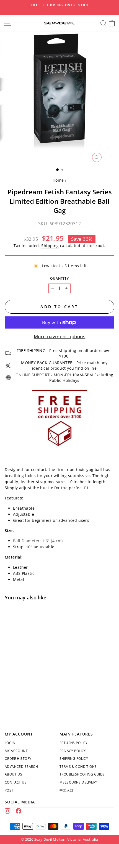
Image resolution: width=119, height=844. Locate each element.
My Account (16, 750)
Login (10, 742)
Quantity (59, 278)
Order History (18, 758)
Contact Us (16, 782)
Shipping (50, 245)
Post (9, 790)
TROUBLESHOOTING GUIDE (82, 774)
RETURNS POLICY (74, 742)
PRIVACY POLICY (73, 750)
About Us (13, 774)
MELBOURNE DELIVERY (78, 782)
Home (58, 180)
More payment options (59, 336)
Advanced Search (21, 766)
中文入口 (66, 790)
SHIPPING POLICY (74, 758)
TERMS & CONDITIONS (78, 766)
